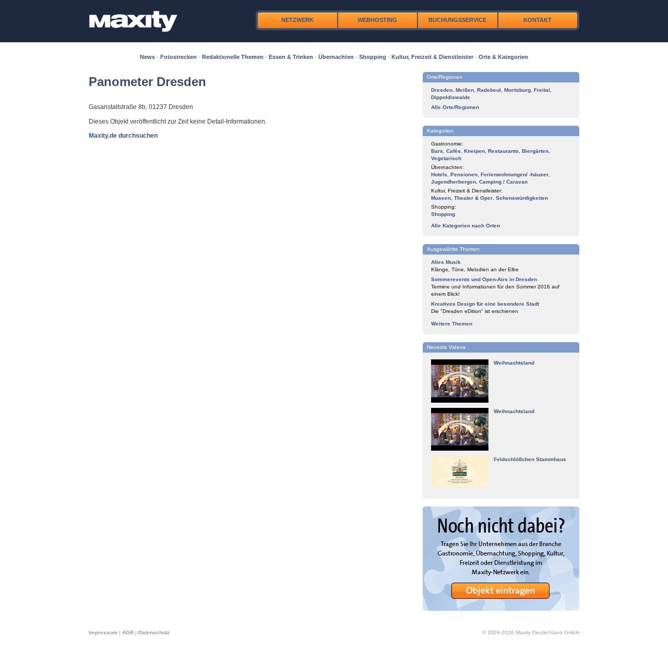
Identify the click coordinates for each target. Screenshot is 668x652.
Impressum (103, 632)
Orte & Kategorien (503, 57)
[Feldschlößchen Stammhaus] (459, 485)
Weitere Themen (451, 324)
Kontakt (537, 20)
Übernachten (336, 57)
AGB (128, 632)
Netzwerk (297, 20)
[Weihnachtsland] (459, 401)
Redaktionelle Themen (233, 57)
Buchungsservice (457, 20)
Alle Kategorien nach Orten (465, 225)
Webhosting (377, 20)
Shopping (372, 57)
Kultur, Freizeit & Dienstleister (432, 57)
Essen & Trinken (291, 57)
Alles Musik (446, 262)
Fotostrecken (178, 57)
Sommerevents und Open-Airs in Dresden (484, 279)
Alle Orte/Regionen (455, 107)
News (147, 57)
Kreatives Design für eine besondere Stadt (485, 304)
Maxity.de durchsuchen (123, 135)
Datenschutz (154, 632)
